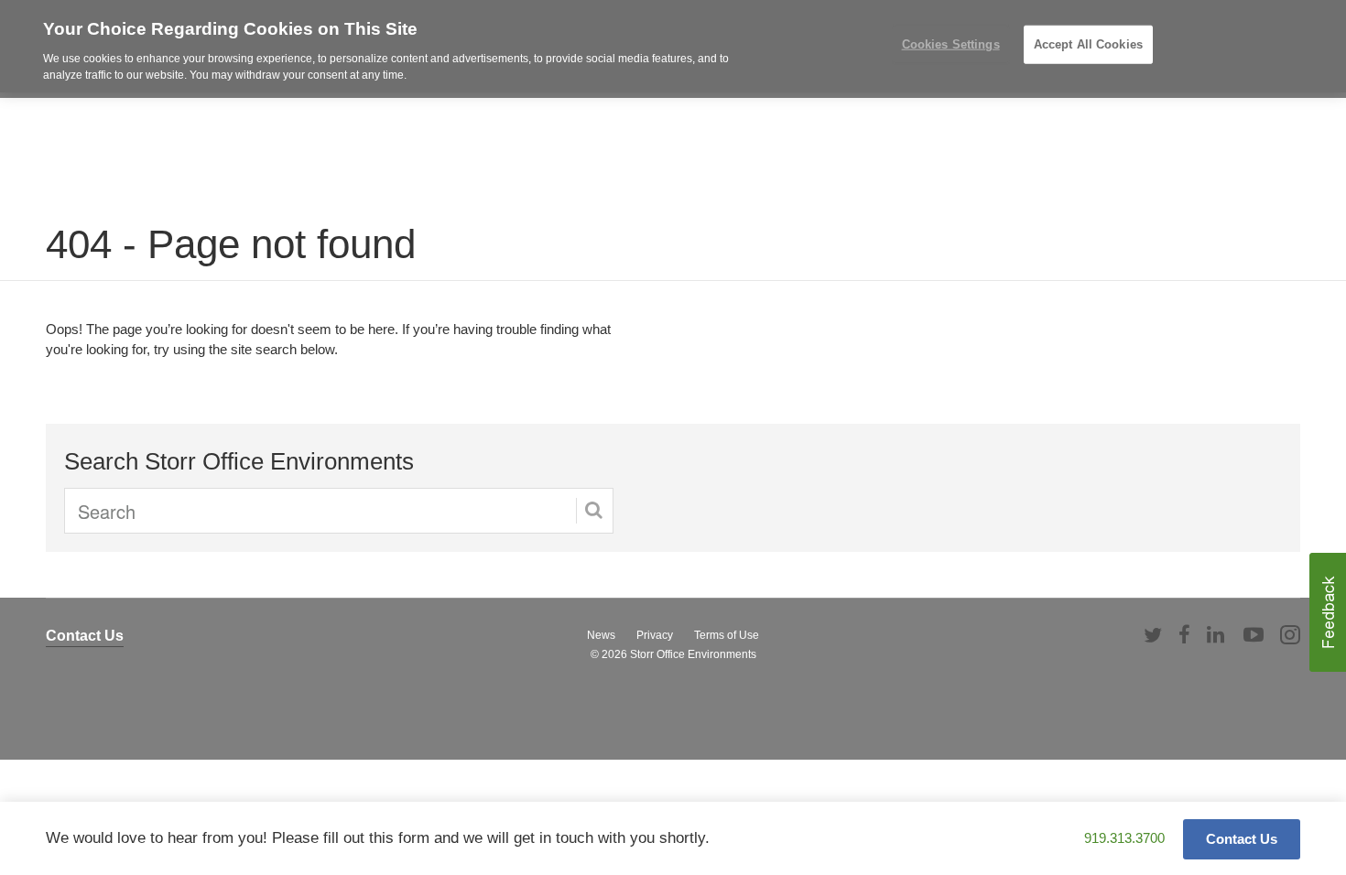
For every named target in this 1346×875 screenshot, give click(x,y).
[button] (1327, 612)
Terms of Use (726, 635)
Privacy (654, 635)
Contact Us (85, 635)
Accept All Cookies (1088, 44)
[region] (673, 46)
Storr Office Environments (693, 654)
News (601, 635)
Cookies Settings (951, 44)
